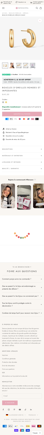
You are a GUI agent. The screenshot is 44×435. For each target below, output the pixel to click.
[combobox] (37, 433)
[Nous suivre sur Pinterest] (14, 410)
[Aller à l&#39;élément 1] (5, 65)
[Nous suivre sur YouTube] (20, 410)
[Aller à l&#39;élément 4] (26, 65)
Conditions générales (9, 359)
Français (32, 415)
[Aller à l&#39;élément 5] (32, 65)
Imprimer (5, 355)
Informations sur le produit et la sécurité (14, 376)
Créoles (25, 13)
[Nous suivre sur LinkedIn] (31, 410)
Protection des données (9, 362)
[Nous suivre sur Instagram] (9, 410)
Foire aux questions (8, 369)
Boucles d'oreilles (15, 13)
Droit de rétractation (8, 366)
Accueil (4, 13)
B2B (3, 373)
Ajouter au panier (22, 114)
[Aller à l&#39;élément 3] (19, 65)
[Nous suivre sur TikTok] (25, 410)
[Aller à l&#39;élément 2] (12, 65)
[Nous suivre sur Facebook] (3, 410)
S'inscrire (10, 403)
